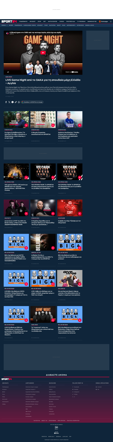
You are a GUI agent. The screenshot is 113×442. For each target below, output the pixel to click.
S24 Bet (51, 401)
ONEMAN (58, 436)
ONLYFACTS (8, 218)
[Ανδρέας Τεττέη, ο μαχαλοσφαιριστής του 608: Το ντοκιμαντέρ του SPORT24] (43, 242)
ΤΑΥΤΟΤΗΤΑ (37, 420)
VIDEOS (61, 21)
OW (70, 436)
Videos (4, 25)
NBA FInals (28, 411)
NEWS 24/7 (51, 436)
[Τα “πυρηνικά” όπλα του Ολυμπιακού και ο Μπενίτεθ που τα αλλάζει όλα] (43, 314)
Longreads (51, 413)
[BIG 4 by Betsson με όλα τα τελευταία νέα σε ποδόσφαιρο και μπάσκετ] (69, 242)
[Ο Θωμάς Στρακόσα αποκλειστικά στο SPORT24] (43, 119)
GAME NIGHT (34, 324)
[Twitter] (9, 102)
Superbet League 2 (30, 389)
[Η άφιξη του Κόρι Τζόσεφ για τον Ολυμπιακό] (69, 208)
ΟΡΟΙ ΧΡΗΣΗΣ (61, 420)
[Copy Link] (16, 102)
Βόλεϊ (59, 25)
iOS (98, 389)
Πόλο (63, 25)
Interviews (80, 25)
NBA (27, 409)
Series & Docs (89, 25)
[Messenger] (12, 102)
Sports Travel (52, 406)
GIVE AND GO (61, 288)
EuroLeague (29, 406)
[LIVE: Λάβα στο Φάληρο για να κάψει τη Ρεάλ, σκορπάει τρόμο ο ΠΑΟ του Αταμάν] (43, 278)
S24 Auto (51, 404)
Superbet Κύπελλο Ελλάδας (33, 391)
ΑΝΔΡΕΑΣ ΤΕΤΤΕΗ (36, 252)
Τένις (46, 25)
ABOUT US (44, 420)
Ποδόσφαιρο (23, 21)
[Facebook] (6, 102)
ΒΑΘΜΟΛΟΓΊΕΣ (92, 21)
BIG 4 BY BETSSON (9, 252)
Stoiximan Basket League (32, 401)
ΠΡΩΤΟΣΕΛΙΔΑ (70, 21)
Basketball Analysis (54, 399)
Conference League (31, 399)
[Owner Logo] (56, 427)
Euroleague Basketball (103, 21)
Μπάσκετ (33, 21)
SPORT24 (44, 436)
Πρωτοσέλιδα (52, 394)
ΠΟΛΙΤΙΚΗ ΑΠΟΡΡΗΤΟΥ (73, 420)
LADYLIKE (65, 436)
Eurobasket (28, 416)
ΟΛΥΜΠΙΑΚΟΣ (61, 218)
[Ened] (56, 433)
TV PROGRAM (81, 21)
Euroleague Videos (30, 25)
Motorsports (71, 25)
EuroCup (28, 413)
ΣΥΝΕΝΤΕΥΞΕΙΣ (9, 129)
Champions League (30, 394)
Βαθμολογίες (52, 391)
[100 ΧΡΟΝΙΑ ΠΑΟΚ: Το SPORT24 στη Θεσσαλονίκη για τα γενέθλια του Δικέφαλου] (69, 171)
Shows (11, 25)
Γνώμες (51, 409)
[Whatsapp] (19, 102)
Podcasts (51, 411)
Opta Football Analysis (54, 396)
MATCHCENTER (52, 21)
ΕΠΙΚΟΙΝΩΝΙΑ (52, 420)
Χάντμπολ (52, 25)
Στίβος (4, 404)
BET (45, 21)
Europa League (29, 396)
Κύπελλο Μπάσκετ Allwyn (32, 404)
